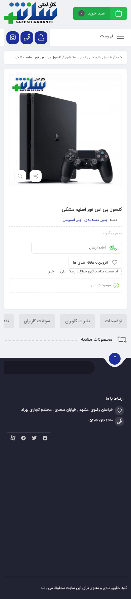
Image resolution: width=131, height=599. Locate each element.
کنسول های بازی (99, 58)
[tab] (113, 321)
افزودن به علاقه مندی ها (90, 263)
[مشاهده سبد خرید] (118, 14)
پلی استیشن (74, 58)
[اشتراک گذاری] (36, 176)
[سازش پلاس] (30, 14)
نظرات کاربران (77, 321)
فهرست (107, 36)
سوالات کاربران (37, 321)
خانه (119, 58)
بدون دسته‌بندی (95, 220)
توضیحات (113, 321)
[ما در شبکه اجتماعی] (12, 37)
